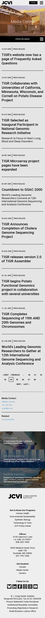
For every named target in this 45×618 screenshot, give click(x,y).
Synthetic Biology (22, 519)
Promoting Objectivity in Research (22, 608)
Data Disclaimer (31, 601)
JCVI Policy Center (22, 526)
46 (23, 380)
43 (5, 380)
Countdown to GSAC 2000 (22, 189)
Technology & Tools (22, 523)
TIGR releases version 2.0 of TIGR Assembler (21, 259)
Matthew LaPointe (8, 402)
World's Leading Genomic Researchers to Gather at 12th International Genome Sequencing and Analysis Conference (21, 355)
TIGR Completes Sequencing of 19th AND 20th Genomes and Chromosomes (21, 320)
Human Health (22, 513)
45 (17, 380)
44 (11, 380)
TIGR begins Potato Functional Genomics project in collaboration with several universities (20, 287)
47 (29, 380)
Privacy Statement (14, 601)
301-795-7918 (7, 405)
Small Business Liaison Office (22, 611)
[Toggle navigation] (41, 2)
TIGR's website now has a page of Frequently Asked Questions (22, 59)
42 (41, 375)
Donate (33, 2)
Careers (22, 573)
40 (29, 375)
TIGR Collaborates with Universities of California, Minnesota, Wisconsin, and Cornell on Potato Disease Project (22, 91)
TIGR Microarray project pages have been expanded (20, 165)
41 (35, 375)
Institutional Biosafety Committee (22, 605)
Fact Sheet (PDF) (8, 420)
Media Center (22, 570)
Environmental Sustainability (22, 516)
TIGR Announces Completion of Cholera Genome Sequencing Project (19, 230)
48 (35, 380)
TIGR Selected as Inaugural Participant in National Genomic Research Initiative (20, 126)
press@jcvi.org (7, 408)
